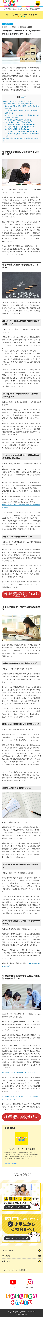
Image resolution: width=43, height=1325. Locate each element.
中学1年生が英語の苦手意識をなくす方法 (18, 104)
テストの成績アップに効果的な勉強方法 (17, 122)
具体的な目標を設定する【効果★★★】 (20, 124)
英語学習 (7, 24)
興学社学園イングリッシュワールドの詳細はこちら (19, 1072)
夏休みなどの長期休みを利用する (18, 120)
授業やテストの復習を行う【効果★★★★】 (22, 131)
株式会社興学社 (11, 1163)
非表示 (23, 97)
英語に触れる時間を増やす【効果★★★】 (21, 127)
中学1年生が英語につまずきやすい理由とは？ (19, 101)
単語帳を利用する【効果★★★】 (18, 129)
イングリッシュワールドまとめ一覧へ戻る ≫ (21, 1174)
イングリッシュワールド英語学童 (14, 1270)
